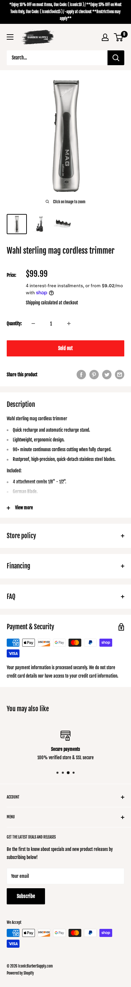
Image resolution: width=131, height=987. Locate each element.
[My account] (105, 37)
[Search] (115, 57)
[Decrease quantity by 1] (33, 323)
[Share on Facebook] (81, 374)
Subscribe (26, 896)
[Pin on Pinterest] (94, 374)
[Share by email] (119, 374)
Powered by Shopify (20, 973)
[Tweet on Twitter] (107, 374)
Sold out (65, 348)
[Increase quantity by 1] (69, 323)
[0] (119, 37)
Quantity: (14, 323)
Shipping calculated (42, 302)
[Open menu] (10, 37)
